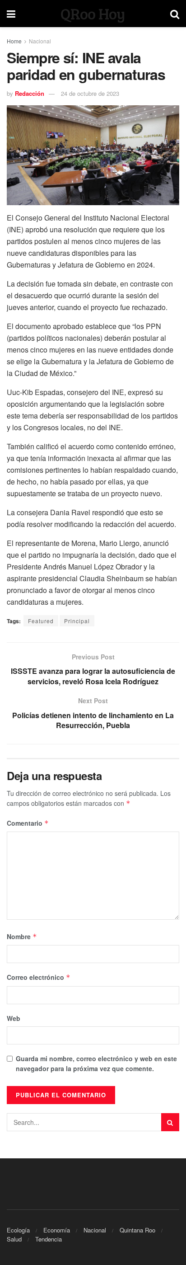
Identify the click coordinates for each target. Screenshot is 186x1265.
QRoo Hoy (92, 13)
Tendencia (48, 1239)
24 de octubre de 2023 (90, 93)
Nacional (40, 41)
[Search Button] (170, 1122)
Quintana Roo (137, 1230)
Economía (56, 1230)
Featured (41, 621)
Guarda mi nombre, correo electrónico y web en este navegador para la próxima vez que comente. (96, 1063)
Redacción (29, 93)
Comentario (28, 823)
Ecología (18, 1230)
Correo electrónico (38, 977)
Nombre (22, 936)
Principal (77, 621)
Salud (14, 1239)
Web (13, 1018)
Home (14, 41)
